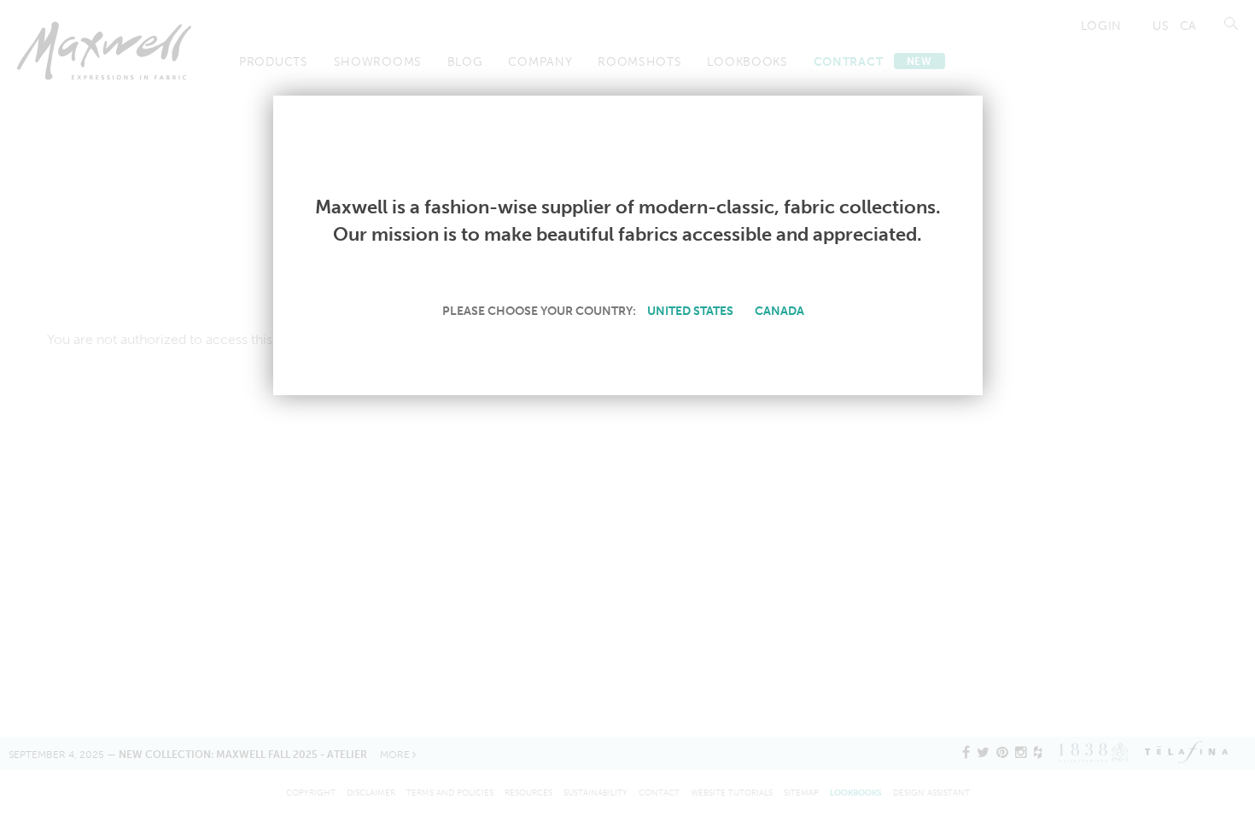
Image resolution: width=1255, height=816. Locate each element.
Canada (779, 310)
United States (690, 310)
